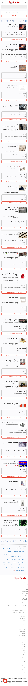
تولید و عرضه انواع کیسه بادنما (11, 403)
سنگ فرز (9, 551)
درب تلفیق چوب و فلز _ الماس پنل (10, 252)
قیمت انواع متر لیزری (20, 548)
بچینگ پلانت (23, 655)
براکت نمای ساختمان (13, 442)
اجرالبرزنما (15, 66)
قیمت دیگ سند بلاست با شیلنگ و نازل (16, 557)
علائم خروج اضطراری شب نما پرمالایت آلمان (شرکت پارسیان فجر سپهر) (10, 522)
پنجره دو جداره (22, 644)
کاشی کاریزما (23, 307)
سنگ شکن (23, 652)
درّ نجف (14, 562)
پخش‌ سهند (23, 370)
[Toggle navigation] (2, 3)
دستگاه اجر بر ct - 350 (12, 25)
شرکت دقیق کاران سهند (21, 391)
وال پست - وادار (14, 105)
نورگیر (24, 637)
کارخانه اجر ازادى (22, 93)
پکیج (24, 672)
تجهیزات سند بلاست (20, 570)
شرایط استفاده (25, 593)
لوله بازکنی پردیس (22, 469)
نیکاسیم (24, 411)
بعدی (3, 21)
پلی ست (16, 233)
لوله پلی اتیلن (23, 667)
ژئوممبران (23, 633)
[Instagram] (26, 599)
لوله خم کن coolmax (6, 548)
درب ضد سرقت (22, 631)
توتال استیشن (21, 562)
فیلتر (15, 16)
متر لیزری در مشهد (9, 567)
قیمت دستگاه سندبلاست (19, 565)
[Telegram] (23, 599)
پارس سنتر (14, 604)
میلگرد (24, 620)
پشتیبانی (26, 595)
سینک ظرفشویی (22, 629)
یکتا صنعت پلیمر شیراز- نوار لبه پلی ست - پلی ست (15, 240)
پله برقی (24, 625)
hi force (14, 554)
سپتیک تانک (23, 616)
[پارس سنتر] (13, 2)
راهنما (26, 589)
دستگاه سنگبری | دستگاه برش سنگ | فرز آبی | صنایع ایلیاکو (14, 33)
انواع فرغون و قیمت (7, 554)
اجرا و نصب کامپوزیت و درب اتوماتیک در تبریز (11, 320)
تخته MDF (23, 665)
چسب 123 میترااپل (13, 481)
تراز (12, 570)
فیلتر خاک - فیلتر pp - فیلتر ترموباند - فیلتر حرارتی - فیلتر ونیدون (11, 209)
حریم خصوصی (25, 591)
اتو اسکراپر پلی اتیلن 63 (12, 166)
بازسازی (24, 646)
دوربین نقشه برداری (6, 562)
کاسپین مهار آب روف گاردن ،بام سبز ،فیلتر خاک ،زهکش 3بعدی (14, 221)
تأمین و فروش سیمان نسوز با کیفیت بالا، (17, 155)
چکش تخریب (21, 554)
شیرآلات (23, 640)
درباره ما (26, 587)
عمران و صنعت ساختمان (21, 13)
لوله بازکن (15, 462)
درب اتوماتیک (23, 627)
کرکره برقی (23, 670)
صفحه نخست (25, 583)
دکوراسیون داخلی (22, 618)
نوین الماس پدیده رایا (21, 348)
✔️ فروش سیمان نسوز (12, 146)
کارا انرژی (24, 134)
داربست (24, 663)
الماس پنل (24, 262)
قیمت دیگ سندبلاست (7, 565)
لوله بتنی (23, 642)
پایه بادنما (15, 501)
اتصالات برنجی (21, 559)
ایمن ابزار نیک (23, 508)
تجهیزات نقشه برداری (20, 567)
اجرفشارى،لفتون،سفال (12, 86)
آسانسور (23, 622)
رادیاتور (24, 650)
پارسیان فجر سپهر (22, 529)
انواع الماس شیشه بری (12, 338)
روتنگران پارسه (23, 174)
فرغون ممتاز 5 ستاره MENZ (11, 382)
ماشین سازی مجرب (22, 196)
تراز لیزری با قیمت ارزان (11, 559)
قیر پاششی (15, 125)
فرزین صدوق (23, 285)
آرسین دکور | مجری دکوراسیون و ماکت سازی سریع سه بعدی (14, 450)
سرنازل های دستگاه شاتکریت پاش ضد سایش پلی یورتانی (10, 275)
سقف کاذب (23, 659)
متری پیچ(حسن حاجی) (21, 430)
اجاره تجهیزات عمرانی (21, 635)
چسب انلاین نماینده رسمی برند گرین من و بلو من (16, 489)
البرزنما (24, 74)
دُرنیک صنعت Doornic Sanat (20, 327)
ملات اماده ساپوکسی (13, 186)
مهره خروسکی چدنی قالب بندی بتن (10, 423)
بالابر (24, 661)
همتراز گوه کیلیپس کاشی (12, 360)
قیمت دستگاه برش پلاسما (19, 551)
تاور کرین (23, 657)
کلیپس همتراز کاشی (13, 297)
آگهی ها (25, 585)
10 (6, 21)
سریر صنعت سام (22, 113)
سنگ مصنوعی (22, 648)
